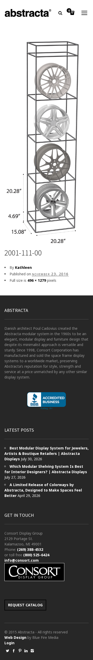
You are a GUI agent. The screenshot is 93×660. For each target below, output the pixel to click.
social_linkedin (26, 651)
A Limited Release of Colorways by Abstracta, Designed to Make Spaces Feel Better (43, 490)
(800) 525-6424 (36, 554)
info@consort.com (21, 560)
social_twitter (7, 651)
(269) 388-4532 (30, 549)
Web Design (15, 637)
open (84, 13)
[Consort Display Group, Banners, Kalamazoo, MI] (46, 401)
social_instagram (32, 651)
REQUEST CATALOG (25, 604)
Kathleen (23, 267)
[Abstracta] (28, 13)
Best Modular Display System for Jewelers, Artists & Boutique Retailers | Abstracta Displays (46, 453)
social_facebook (14, 651)
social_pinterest (20, 651)
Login (9, 642)
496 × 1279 (36, 280)
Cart (69, 10)
